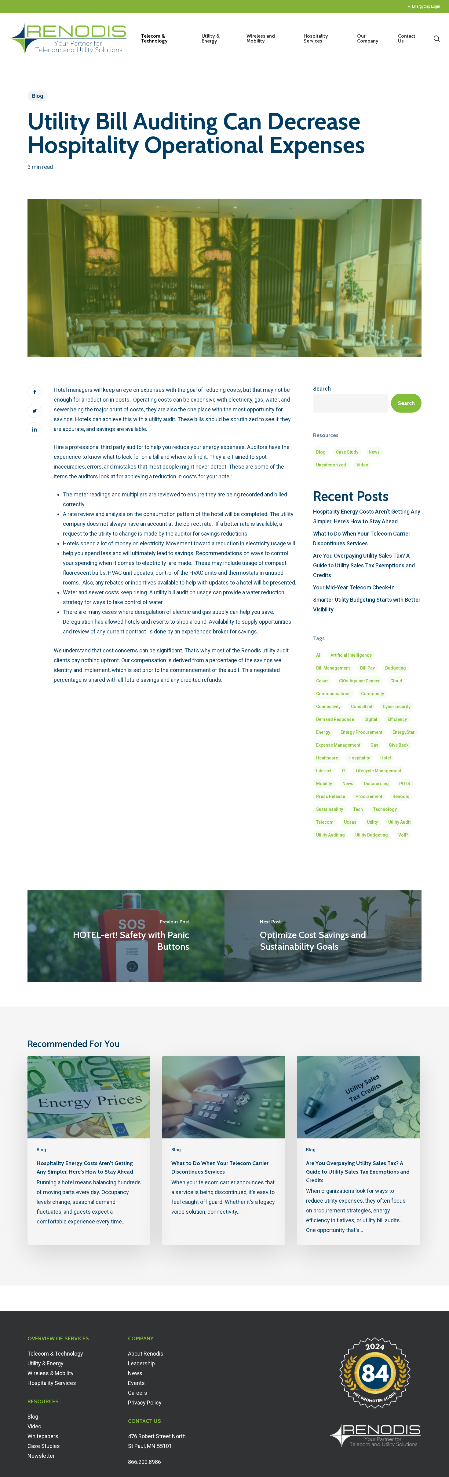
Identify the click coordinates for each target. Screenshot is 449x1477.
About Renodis (145, 1353)
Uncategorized (331, 464)
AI (318, 655)
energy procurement (361, 732)
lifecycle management (378, 770)
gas (374, 745)
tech (358, 809)
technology (385, 809)
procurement (369, 796)
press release (330, 796)
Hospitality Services (51, 1383)
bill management (333, 668)
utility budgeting (371, 835)
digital (370, 719)
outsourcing (376, 783)
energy (323, 732)
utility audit (399, 822)
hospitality (359, 757)
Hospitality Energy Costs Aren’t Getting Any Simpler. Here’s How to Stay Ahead (366, 516)
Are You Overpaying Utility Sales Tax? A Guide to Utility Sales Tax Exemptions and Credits (364, 565)
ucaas (350, 822)
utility (372, 822)
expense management (338, 745)
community (372, 693)
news (347, 783)
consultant (361, 706)
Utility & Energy (45, 1363)
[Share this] (34, 392)
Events (136, 1383)
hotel (385, 757)
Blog (37, 96)
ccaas (322, 680)
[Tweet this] (34, 411)
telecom (325, 822)
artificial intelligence (351, 655)
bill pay (367, 668)
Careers (137, 1393)
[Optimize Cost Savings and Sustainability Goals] (323, 936)
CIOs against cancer (359, 680)
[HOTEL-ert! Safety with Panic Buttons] (125, 936)
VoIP (403, 835)
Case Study (347, 452)
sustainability (329, 809)
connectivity (328, 706)
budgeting (395, 668)
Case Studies (43, 1446)
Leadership (141, 1363)
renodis (400, 796)
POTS (404, 783)
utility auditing (330, 835)
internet (323, 770)
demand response (335, 719)
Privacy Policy (145, 1402)
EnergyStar (403, 732)
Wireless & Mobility (50, 1373)
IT (343, 770)
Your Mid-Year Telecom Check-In (354, 587)
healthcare (327, 757)
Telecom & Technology (55, 1353)
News (374, 452)
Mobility (324, 783)
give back (398, 745)
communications (333, 693)
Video (362, 464)
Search (322, 388)
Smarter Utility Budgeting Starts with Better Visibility (367, 604)
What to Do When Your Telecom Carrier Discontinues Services (362, 538)
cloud (396, 680)
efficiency (397, 719)
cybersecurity (397, 706)
